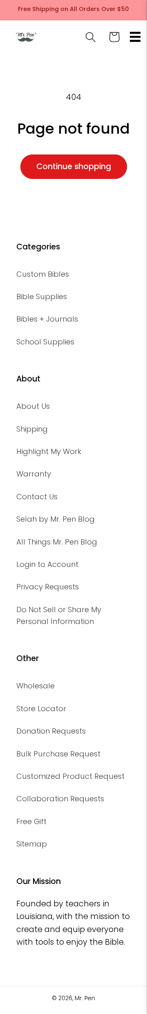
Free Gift (31, 821)
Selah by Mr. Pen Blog (55, 519)
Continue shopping (73, 166)
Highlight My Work (48, 451)
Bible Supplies (41, 296)
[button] (135, 36)
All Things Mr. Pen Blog (56, 542)
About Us (33, 406)
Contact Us (37, 497)
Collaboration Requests (60, 799)
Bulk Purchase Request (58, 754)
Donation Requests (51, 731)
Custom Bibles (42, 274)
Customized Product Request (70, 776)
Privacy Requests (47, 587)
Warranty (33, 474)
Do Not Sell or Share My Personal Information (58, 615)
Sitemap (31, 844)
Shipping (32, 429)
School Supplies (45, 342)
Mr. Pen (85, 998)
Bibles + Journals (47, 319)
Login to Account (47, 564)
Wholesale (35, 686)
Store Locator (41, 708)
